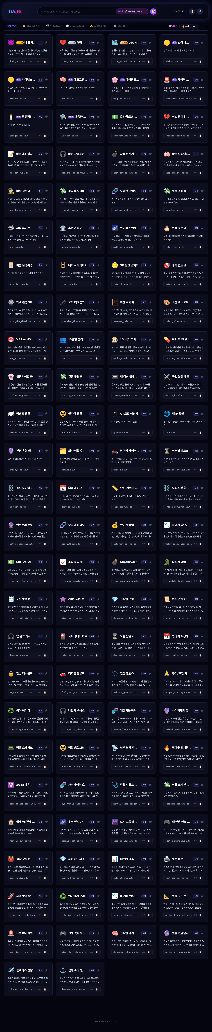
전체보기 (11, 26)
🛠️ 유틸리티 (53, 26)
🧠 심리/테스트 (31, 26)
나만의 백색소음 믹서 (134, 11)
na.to (15, 11)
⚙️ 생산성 (119, 26)
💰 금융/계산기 (99, 26)
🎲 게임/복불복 (75, 26)
